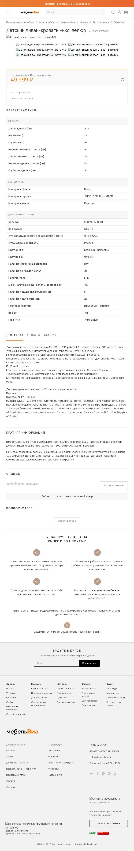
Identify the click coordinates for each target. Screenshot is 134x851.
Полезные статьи (16, 774)
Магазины (53, 756)
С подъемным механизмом (38, 703)
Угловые (11, 693)
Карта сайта (55, 774)
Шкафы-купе (88, 688)
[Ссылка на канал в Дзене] (109, 773)
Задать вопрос (67, 520)
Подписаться (89, 663)
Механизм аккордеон (12, 708)
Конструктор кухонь (113, 703)
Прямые (10, 688)
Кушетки (11, 697)
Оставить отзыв (113, 485)
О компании (54, 750)
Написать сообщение (109, 823)
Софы (9, 702)
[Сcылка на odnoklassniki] (97, 773)
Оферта (10, 780)
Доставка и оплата (17, 762)
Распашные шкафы (88, 694)
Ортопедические (16, 714)
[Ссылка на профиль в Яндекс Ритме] (115, 773)
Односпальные (39, 688)
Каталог (11, 750)
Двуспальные (39, 697)
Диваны (11, 684)
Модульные (112, 693)
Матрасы (62, 684)
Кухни (109, 684)
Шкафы (85, 684)
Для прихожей (89, 700)
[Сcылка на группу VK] (91, 773)
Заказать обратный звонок (105, 750)
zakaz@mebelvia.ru (100, 757)
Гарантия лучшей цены (61, 762)
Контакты (53, 768)
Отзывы (10, 787)
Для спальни (88, 705)
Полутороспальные (42, 693)
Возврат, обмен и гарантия (21, 768)
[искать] (102, 12)
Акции (9, 756)
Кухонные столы (115, 697)
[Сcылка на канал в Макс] (103, 773)
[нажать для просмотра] (41, 44)
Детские (61, 697)
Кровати (36, 684)
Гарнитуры (112, 688)
